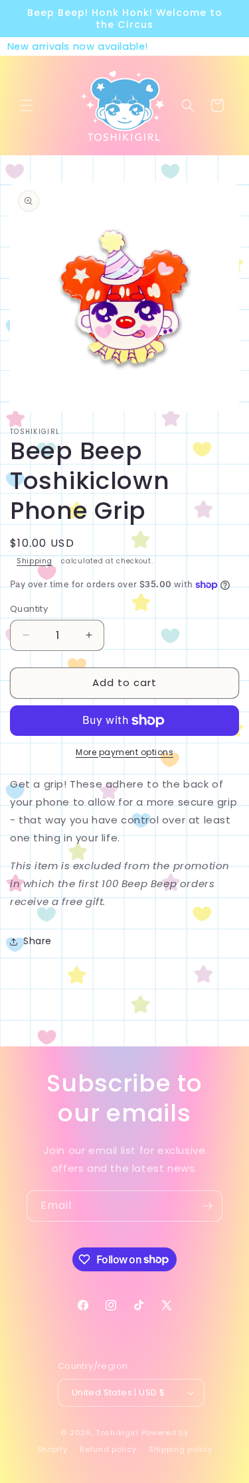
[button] (26, 105)
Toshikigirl (117, 1432)
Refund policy (108, 1449)
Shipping (34, 561)
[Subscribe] (207, 1206)
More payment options (124, 752)
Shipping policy (180, 1449)
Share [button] (37, 941)
